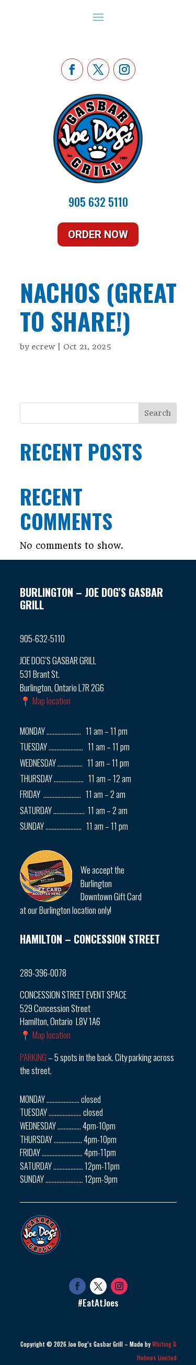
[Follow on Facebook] (72, 69)
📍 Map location (45, 700)
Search (157, 413)
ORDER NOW (98, 234)
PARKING (33, 1057)
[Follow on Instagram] (124, 69)
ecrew (43, 346)
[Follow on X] (98, 69)
